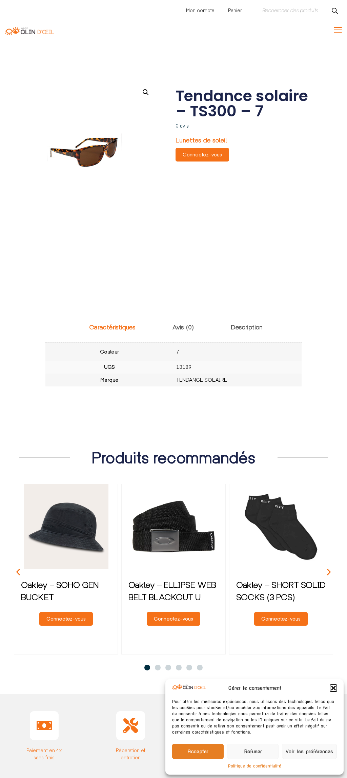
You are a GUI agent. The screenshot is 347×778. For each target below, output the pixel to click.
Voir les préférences (309, 751)
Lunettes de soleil (201, 140)
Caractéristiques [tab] (112, 327)
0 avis (182, 126)
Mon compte (200, 10)
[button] (333, 688)
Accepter (197, 751)
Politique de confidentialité (254, 765)
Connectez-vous (202, 154)
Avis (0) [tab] (183, 327)
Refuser (253, 751)
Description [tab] (247, 327)
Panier (235, 10)
